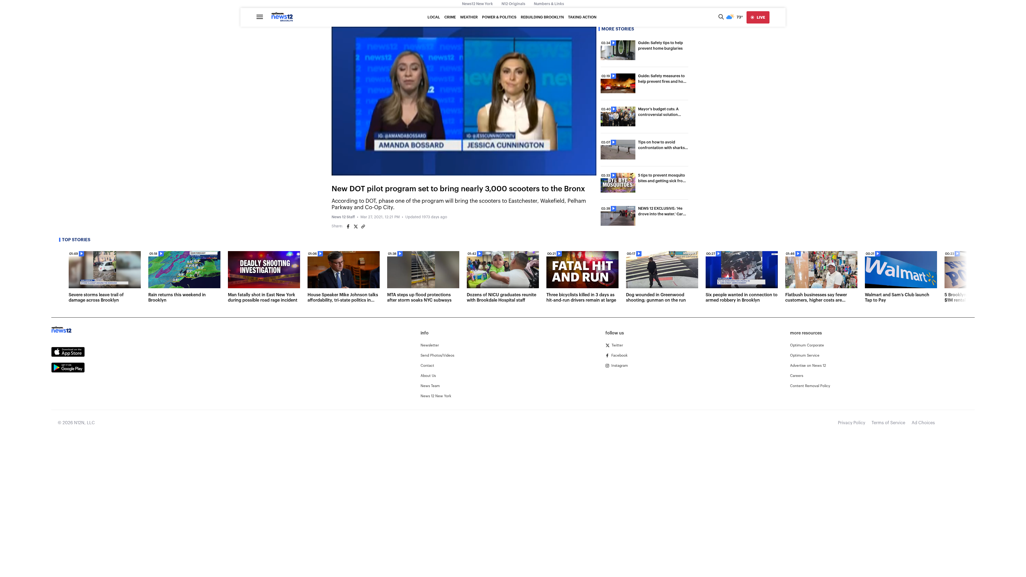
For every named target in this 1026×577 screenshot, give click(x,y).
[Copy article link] (363, 226)
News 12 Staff (343, 217)
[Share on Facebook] (348, 226)
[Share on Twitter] (355, 226)
